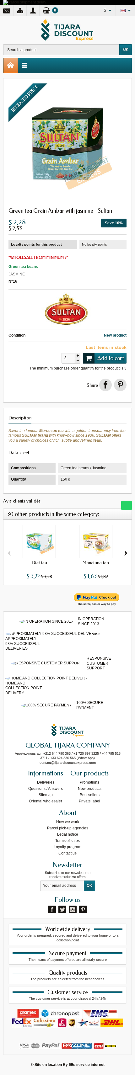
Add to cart (110, 358)
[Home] (10, 65)
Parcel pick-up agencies (67, 828)
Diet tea (39, 563)
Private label (89, 801)
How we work (67, 822)
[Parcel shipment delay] (24, 2)
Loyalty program (67, 847)
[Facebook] (52, 909)
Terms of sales (67, 840)
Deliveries (45, 782)
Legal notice (67, 834)
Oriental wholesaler (45, 801)
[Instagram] (73, 909)
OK (125, 49)
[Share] (105, 385)
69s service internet (87, 1064)
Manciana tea (96, 563)
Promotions (89, 782)
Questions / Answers (45, 788)
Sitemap (46, 795)
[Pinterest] (120, 385)
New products (89, 788)
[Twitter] (62, 909)
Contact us (67, 853)
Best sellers (90, 795)
